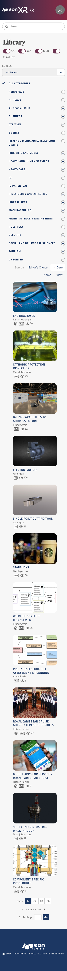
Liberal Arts (18, 202)
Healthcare (17, 169)
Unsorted (16, 259)
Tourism (15, 251)
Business (15, 116)
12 (28, 901)
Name (47, 275)
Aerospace (16, 92)
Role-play (16, 227)
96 (48, 901)
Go (46, 917)
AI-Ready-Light (19, 108)
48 (41, 901)
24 (34, 901)
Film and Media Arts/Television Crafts (32, 143)
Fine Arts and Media (23, 153)
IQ (10, 177)
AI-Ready (15, 100)
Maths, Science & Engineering (31, 218)
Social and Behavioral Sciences (32, 243)
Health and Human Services (29, 161)
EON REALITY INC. (25, 953)
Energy (14, 133)
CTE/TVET (15, 124)
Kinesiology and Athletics (28, 194)
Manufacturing (20, 210)
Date (60, 267)
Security (15, 235)
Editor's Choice (37, 267)
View (59, 275)
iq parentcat (18, 186)
